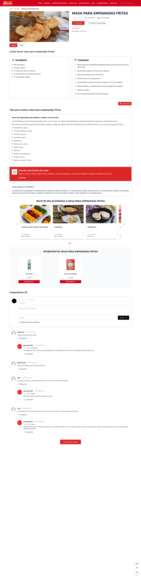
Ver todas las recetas (70, 442)
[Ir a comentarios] (137, 563)
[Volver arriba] (137, 568)
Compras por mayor (59, 3)
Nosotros (113, 3)
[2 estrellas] (21, 299)
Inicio (40, 3)
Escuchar (79, 23)
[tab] (69, 243)
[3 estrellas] (23, 299)
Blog (93, 3)
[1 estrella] (20, 299)
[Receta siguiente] (124, 224)
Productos (73, 3)
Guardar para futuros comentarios (30, 322)
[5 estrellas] (27, 299)
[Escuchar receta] (137, 572)
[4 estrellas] (25, 299)
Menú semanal (84, 3)
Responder (23, 338)
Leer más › (22, 177)
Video (22, 45)
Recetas (47, 3)
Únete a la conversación (98, 23)
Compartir (77, 28)
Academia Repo (102, 3)
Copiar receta (126, 103)
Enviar (122, 318)
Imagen (13, 45)
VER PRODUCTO (29, 281)
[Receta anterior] (17, 224)
